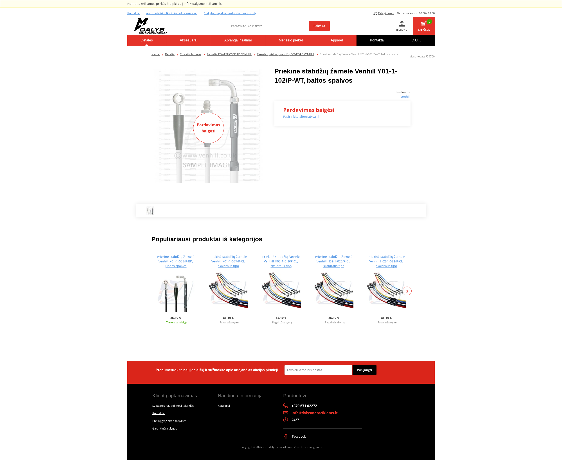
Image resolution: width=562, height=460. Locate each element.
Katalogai (224, 406)
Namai (155, 54)
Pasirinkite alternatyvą (300, 116)
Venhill (405, 96)
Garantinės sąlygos (164, 428)
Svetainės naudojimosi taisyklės (173, 406)
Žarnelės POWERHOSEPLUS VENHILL (229, 54)
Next (407, 291)
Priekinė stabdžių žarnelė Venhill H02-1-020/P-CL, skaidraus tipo (333, 261)
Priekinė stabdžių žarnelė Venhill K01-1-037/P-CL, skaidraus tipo (228, 261)
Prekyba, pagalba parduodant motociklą (230, 13)
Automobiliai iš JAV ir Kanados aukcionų (172, 13)
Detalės (170, 54)
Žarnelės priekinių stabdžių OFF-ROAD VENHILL (285, 54)
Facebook (298, 436)
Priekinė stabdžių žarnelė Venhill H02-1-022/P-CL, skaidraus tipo (386, 261)
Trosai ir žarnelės (190, 54)
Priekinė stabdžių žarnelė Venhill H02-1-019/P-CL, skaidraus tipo (281, 261)
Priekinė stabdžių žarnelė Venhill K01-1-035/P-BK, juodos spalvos (175, 261)
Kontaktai (133, 13)
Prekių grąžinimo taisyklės (169, 421)
